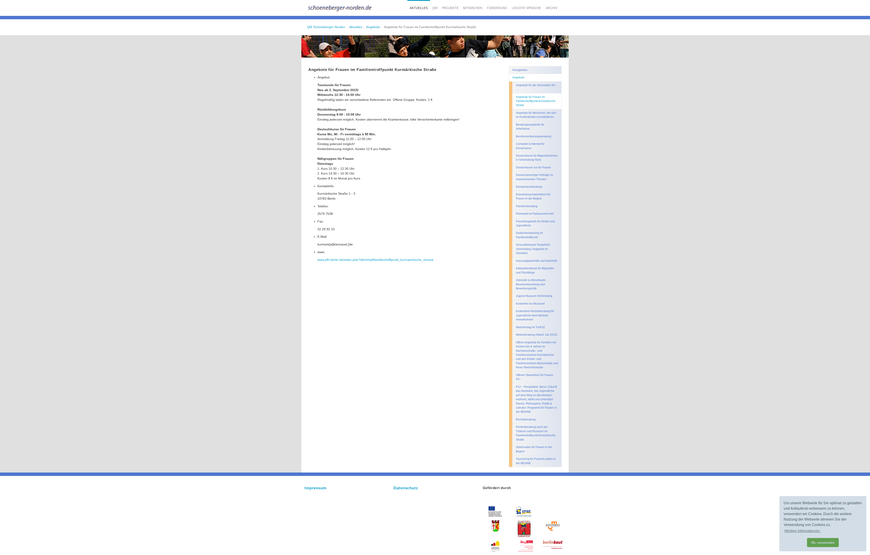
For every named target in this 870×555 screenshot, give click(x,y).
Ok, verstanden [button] (823, 542)
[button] (418, 8)
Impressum (315, 488)
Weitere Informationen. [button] (802, 531)
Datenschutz (406, 488)
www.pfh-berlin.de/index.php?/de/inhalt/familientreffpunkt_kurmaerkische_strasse (375, 260)
